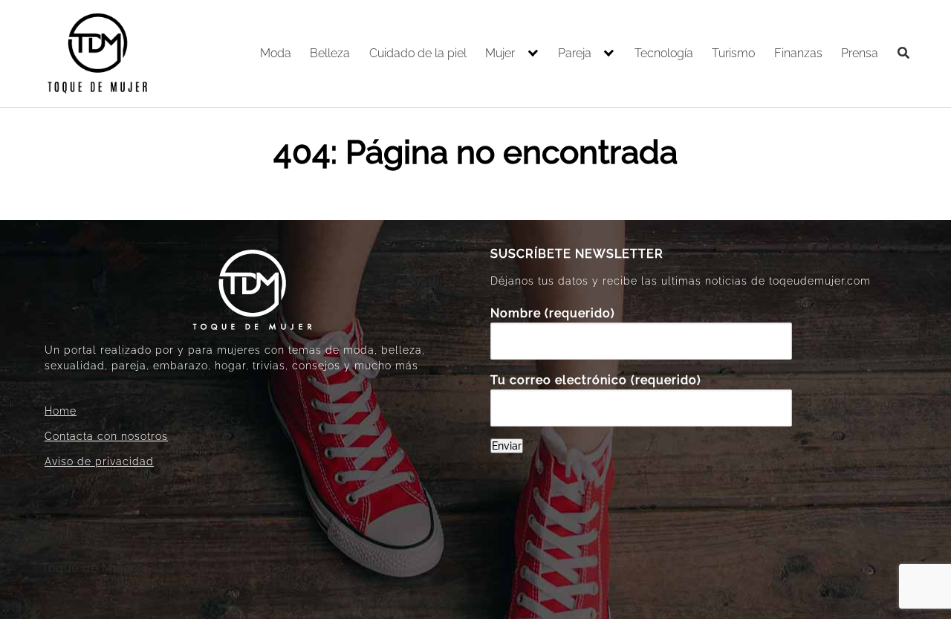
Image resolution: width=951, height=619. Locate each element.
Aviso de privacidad (99, 461)
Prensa (859, 53)
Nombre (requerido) (552, 313)
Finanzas (798, 53)
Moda (275, 53)
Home (61, 411)
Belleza (330, 53)
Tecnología (663, 53)
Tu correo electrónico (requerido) (595, 380)
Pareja (574, 53)
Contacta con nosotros (106, 436)
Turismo (733, 53)
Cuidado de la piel (418, 53)
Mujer (500, 53)
